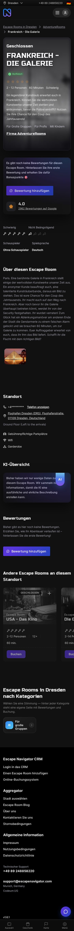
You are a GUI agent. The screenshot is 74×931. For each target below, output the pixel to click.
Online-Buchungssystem (20, 779)
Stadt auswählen (15, 798)
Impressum (11, 843)
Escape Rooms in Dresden (20, 26)
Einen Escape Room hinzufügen (25, 773)
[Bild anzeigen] (15, 356)
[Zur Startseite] (7, 13)
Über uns (9, 811)
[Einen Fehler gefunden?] (66, 911)
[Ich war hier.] (49, 593)
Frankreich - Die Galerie (24, 31)
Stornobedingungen (17, 824)
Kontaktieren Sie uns (18, 817)
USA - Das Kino (21, 619)
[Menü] (62, 12)
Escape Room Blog (16, 805)
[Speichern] (41, 593)
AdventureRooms (54, 26)
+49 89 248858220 (51, 3)
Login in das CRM (15, 767)
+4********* (16, 407)
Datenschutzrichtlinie (18, 855)
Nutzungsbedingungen (19, 849)
